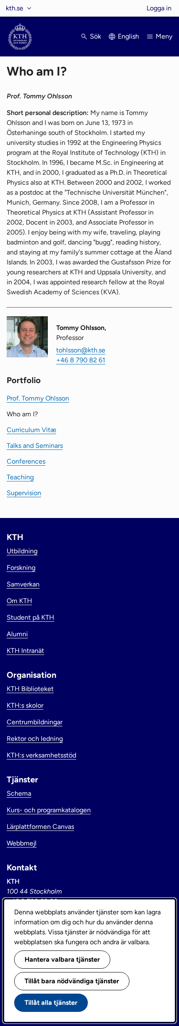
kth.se (14, 8)
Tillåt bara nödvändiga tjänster (72, 981)
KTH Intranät (25, 651)
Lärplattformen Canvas (40, 827)
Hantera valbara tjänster (62, 959)
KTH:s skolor (25, 705)
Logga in (159, 8)
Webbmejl (22, 843)
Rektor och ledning (35, 739)
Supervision (24, 493)
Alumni (17, 634)
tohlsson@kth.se (80, 350)
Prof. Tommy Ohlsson (38, 398)
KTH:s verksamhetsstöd (41, 755)
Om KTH (19, 601)
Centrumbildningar (34, 722)
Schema (19, 793)
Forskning (21, 568)
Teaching (20, 477)
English (128, 36)
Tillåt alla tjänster (51, 1002)
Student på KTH (30, 617)
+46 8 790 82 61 (80, 360)
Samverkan (23, 584)
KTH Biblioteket (30, 689)
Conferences (26, 461)
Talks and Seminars (35, 445)
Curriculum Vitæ (31, 430)
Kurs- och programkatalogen (49, 810)
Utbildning (22, 551)
